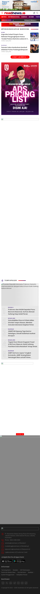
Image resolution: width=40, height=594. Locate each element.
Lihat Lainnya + (20, 57)
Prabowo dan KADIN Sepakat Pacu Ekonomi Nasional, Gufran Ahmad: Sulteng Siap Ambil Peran (21, 311)
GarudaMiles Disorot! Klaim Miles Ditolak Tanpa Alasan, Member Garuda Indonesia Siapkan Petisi (21, 322)
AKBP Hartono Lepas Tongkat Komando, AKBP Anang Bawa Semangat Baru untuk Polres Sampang (19, 356)
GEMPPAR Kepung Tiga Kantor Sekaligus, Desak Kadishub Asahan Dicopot (21, 333)
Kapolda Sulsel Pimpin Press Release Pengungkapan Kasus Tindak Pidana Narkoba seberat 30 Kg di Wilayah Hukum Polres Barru (15, 37)
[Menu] (2, 12)
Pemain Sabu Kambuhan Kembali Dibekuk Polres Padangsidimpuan (14, 48)
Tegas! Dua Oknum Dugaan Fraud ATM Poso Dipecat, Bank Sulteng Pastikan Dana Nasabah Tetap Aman (22, 344)
